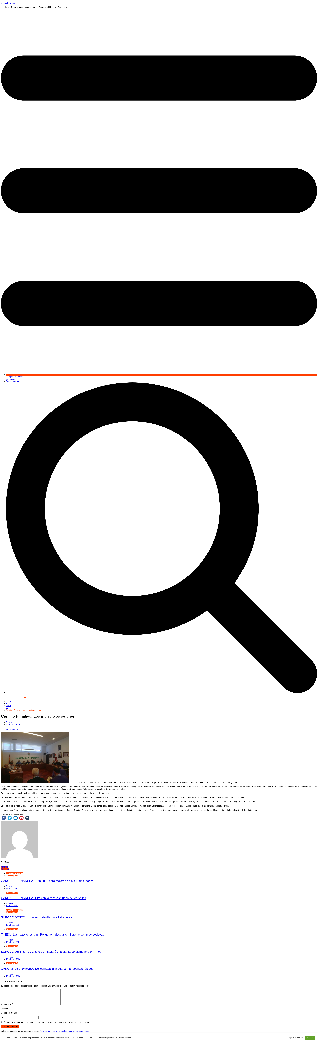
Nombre (5, 1008)
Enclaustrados (12, 381)
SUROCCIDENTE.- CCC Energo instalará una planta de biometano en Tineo (51, 951)
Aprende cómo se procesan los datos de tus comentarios (64, 1031)
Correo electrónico (10, 1013)
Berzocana (11, 379)
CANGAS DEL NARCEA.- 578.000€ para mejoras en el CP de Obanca (47, 881)
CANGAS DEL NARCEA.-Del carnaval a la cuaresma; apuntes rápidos (47, 968)
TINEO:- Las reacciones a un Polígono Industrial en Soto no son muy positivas (52, 934)
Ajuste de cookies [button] (296, 1038)
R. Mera (9, 722)
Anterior (4, 867)
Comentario (7, 1004)
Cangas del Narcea (14, 377)
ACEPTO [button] (310, 1038)
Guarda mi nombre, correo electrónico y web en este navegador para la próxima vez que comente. (47, 1022)
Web (3, 1017)
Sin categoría (12, 729)
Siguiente (5, 869)
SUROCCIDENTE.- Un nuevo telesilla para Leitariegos (36, 917)
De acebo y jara (8, 3)
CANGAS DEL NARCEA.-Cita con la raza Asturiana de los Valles (43, 898)
